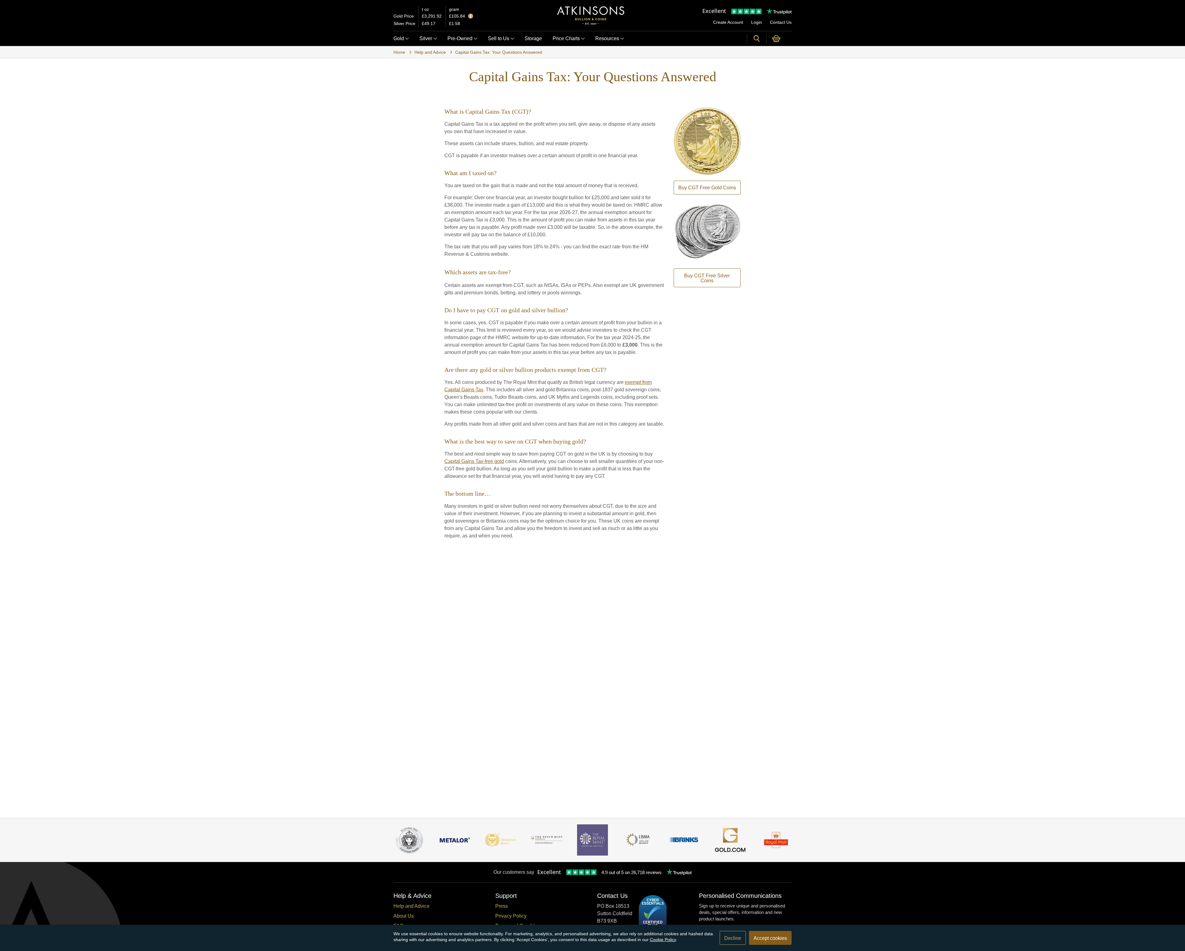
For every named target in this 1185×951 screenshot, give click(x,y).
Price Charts (566, 38)
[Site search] (757, 39)
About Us (403, 916)
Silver (425, 38)
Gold (398, 38)
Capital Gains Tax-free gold (474, 461)
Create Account (728, 22)
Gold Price (403, 16)
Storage (533, 38)
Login (756, 22)
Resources (607, 38)
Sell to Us (498, 38)
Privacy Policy (510, 916)
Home (399, 52)
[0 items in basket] (779, 39)
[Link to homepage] (590, 15)
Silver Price (404, 23)
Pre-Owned (459, 38)
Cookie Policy (663, 939)
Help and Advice (430, 52)
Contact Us (781, 22)
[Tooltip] (470, 16)
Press (501, 906)
